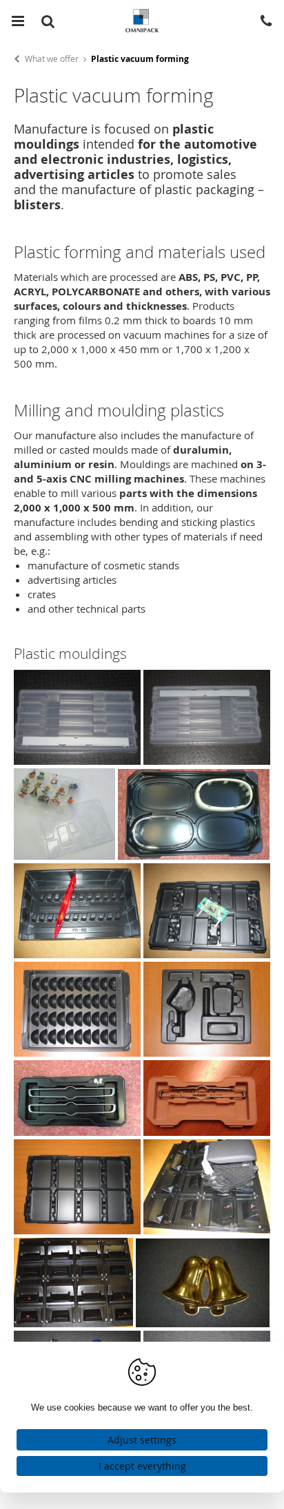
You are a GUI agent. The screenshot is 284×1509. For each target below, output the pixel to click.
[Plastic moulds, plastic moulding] (77, 1230)
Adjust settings (142, 1439)
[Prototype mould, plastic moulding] (206, 1132)
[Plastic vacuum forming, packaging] (77, 1052)
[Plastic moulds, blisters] (206, 1230)
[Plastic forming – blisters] (206, 761)
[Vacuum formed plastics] (206, 1052)
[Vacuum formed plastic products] (203, 1323)
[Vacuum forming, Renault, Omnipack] (77, 954)
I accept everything (142, 1466)
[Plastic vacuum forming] (206, 954)
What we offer (52, 58)
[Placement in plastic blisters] (77, 1132)
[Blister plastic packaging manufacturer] (194, 856)
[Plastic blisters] (73, 1323)
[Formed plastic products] (64, 856)
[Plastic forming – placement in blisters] (77, 761)
